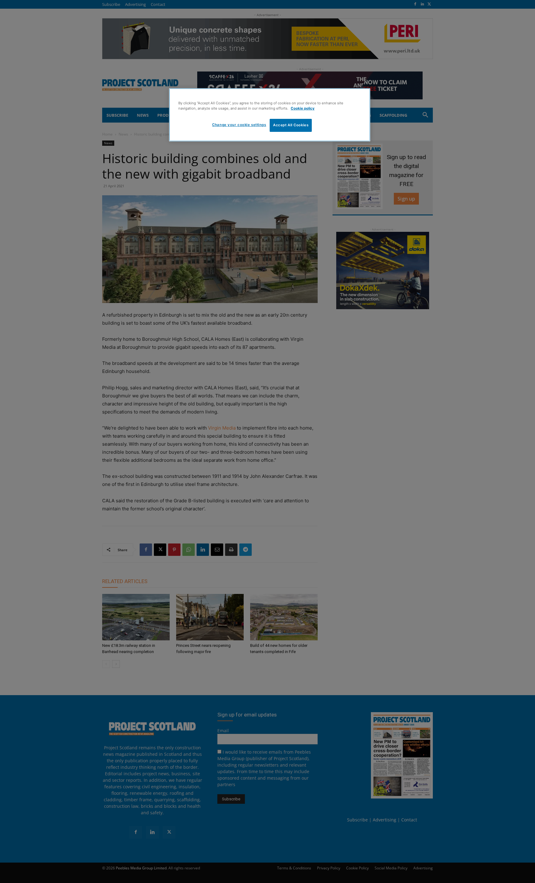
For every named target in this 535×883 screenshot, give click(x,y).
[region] (269, 114)
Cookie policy (303, 108)
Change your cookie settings (239, 125)
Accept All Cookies (290, 125)
